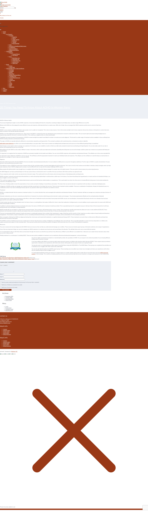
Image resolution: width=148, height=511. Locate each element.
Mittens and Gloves (14, 50)
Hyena (10, 66)
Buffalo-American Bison (15, 75)
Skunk (10, 84)
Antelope (11, 69)
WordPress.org (9, 310)
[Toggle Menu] (0, 29)
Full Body (14, 41)
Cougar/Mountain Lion (14, 77)
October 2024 (8, 297)
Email (1, 276)
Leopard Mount (16, 54)
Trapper (14, 42)
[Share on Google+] (3, 256)
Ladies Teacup (15, 39)
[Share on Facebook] (0, 256)
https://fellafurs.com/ (5, 323)
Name (2, 274)
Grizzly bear (12, 67)
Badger (11, 72)
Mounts (11, 52)
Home (4, 31)
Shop (4, 33)
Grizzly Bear (12, 80)
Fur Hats (11, 35)
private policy (6, 331)
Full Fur (14, 38)
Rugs (10, 56)
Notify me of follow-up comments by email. (12, 284)
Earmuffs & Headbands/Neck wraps (17, 46)
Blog (4, 88)
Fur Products (9, 34)
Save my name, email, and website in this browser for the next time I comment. (20, 282)
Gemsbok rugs (15, 59)
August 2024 (8, 300)
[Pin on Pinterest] (2, 256)
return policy (6, 333)
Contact (5, 89)
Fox (10, 81)
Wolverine (11, 87)
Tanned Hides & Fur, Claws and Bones (15, 68)
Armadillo (11, 71)
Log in (6, 306)
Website (2, 279)
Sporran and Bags (13, 48)
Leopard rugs (15, 62)
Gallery (4, 91)
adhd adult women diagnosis (7, 143)
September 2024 (9, 299)
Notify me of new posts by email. (9, 287)
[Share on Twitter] (1, 256)
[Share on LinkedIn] (5, 256)
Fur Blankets (12, 47)
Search (1, 10)
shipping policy (6, 330)
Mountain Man (15, 43)
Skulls (7, 64)
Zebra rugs (15, 63)
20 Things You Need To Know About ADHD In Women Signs (35, 107)
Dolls (10, 44)
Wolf (10, 85)
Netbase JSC (14, 351)
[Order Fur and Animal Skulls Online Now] (3, 2)
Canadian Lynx (12, 76)
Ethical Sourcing (7, 334)
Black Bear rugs (16, 58)
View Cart (2, 509)
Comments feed (9, 309)
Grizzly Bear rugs (16, 60)
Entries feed (8, 307)
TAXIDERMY (9, 51)
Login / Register (4, 6)
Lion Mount (15, 55)
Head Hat (14, 37)
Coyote (11, 79)
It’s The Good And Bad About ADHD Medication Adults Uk (14, 257)
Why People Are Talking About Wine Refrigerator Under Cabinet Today (17, 259)
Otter (10, 83)
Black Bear (11, 73)
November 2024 (9, 296)
